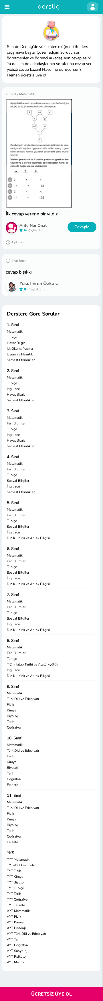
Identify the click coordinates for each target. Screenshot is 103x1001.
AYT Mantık (15, 962)
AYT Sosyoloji (17, 951)
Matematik (15, 331)
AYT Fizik (14, 916)
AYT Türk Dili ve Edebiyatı (26, 933)
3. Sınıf (13, 411)
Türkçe (12, 337)
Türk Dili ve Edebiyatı (23, 699)
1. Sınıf (13, 324)
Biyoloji (13, 716)
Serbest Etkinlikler (21, 360)
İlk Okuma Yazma (20, 348)
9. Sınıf (13, 686)
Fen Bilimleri (16, 423)
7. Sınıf (13, 594)
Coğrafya (14, 727)
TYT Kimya (15, 876)
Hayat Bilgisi (16, 343)
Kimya (11, 710)
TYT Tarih (14, 893)
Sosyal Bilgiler (18, 480)
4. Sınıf (13, 457)
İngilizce (13, 389)
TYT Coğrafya (17, 899)
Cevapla (82, 227)
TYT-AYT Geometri (21, 865)
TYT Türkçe (15, 888)
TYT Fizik (14, 871)
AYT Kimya (15, 922)
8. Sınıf (13, 640)
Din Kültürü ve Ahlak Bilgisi (28, 538)
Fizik (10, 704)
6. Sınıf (13, 548)
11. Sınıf (14, 795)
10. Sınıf (14, 738)
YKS (10, 853)
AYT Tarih (14, 939)
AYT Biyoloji (16, 928)
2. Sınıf (13, 370)
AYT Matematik (18, 911)
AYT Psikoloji (17, 956)
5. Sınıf (13, 502)
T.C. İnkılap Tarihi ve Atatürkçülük (32, 664)
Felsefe (12, 784)
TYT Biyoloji (16, 882)
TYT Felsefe (16, 905)
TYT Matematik (18, 859)
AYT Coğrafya (17, 945)
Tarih (10, 721)
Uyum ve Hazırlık (20, 354)
